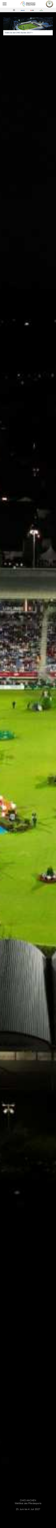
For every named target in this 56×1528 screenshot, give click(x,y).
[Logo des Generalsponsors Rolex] (41, 10)
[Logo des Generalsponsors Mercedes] (14, 10)
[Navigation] (5, 4)
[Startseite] (28, 4)
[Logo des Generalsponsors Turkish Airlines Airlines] (32, 10)
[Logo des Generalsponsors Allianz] (22, 10)
